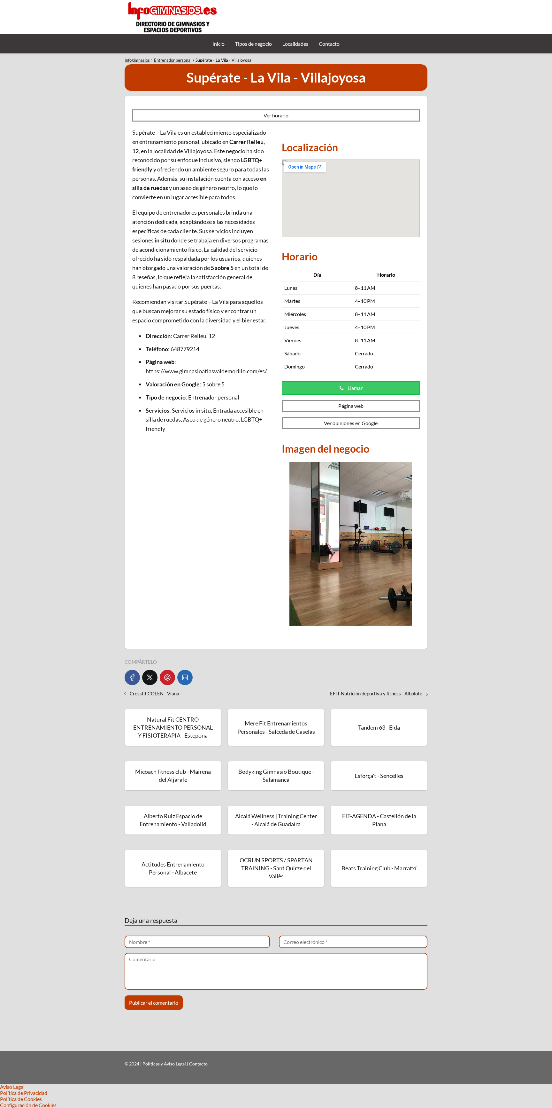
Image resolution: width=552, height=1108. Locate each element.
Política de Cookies (21, 1099)
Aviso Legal (12, 1087)
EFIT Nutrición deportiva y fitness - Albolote (376, 693)
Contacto (329, 44)
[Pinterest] (167, 677)
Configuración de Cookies (28, 1105)
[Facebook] (132, 677)
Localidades (295, 44)
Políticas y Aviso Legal (164, 1063)
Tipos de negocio (253, 44)
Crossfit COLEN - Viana (154, 693)
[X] (149, 677)
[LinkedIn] (185, 677)
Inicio (218, 44)
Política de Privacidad (23, 1093)
